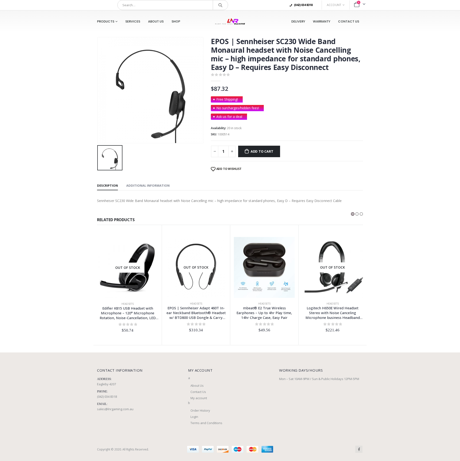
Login (194, 417)
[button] (353, 214)
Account (334, 5)
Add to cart (262, 151)
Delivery (298, 21)
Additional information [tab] (148, 185)
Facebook (358, 449)
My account (198, 398)
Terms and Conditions (206, 423)
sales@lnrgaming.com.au (115, 409)
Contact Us (348, 21)
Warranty (321, 21)
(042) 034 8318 (107, 396)
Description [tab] (107, 185)
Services (132, 21)
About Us (156, 21)
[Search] (220, 5)
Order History (200, 410)
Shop (176, 21)
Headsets (127, 303)
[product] (264, 267)
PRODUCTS (105, 21)
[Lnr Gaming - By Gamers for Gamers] (230, 21)
